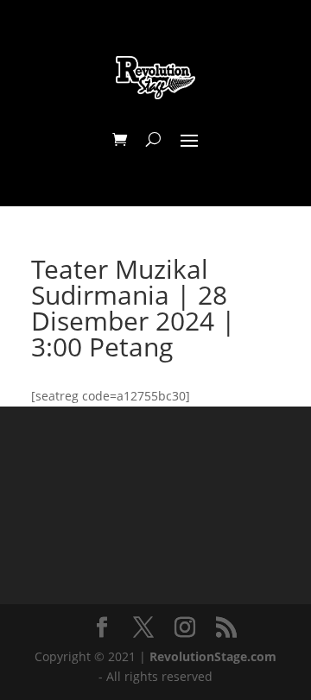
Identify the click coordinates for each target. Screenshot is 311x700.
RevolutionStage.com (212, 656)
